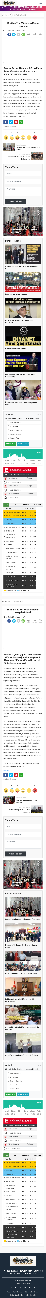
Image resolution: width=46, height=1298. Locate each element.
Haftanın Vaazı (14, 438)
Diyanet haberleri (15, 422)
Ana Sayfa (7, 15)
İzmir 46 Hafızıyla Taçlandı (16, 294)
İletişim (36, 1292)
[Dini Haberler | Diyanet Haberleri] (9, 3)
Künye (9, 1292)
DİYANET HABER (26, 1271)
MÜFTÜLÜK (17, 601)
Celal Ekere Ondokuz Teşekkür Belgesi (21, 1055)
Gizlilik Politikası (18, 1292)
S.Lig (6, 504)
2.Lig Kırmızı (25, 504)
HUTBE (13, 1274)
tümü (39, 414)
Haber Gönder (15, 1295)
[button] (39, 209)
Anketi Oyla (10, 444)
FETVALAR (27, 1274)
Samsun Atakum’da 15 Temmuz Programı (22, 919)
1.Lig (14, 504)
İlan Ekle (33, 1295)
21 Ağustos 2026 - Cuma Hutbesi (26, 7)
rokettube (6, 771)
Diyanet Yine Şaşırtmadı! (15, 348)
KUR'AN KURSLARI (20, 15)
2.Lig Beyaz (37, 504)
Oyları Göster (23, 444)
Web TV (24, 10)
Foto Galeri (16, 10)
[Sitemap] (34, 1287)
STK (34, 1274)
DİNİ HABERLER (12, 1271)
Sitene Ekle (29, 1292)
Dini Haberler (14, 426)
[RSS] (29, 1287)
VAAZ (19, 1274)
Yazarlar (33, 10)
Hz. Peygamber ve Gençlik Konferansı (21, 973)
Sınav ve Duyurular (16, 430)
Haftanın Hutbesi (15, 434)
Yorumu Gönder (15, 201)
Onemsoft (26, 1283)
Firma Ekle (25, 1295)
